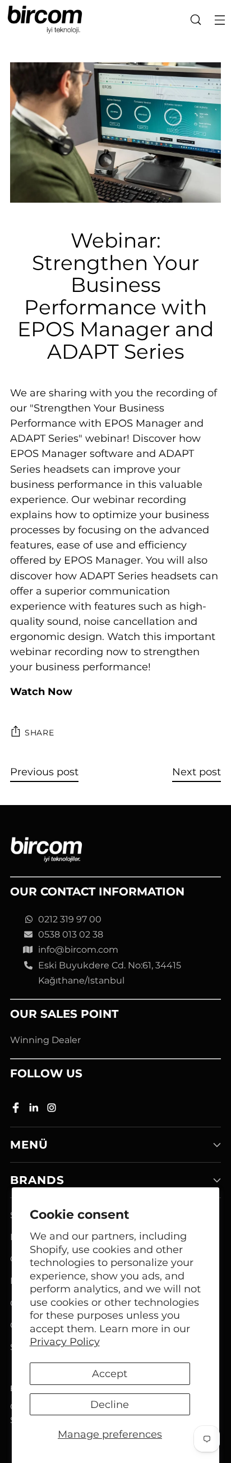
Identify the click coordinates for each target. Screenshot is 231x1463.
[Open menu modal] (219, 19)
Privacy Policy (65, 1341)
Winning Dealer (45, 1040)
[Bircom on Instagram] (52, 1109)
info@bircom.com (78, 949)
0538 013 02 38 (70, 934)
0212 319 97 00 (69, 919)
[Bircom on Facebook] (17, 1109)
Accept (109, 1373)
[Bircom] (45, 19)
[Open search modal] (195, 19)
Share (39, 733)
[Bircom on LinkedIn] (34, 1109)
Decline (109, 1404)
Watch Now (41, 691)
